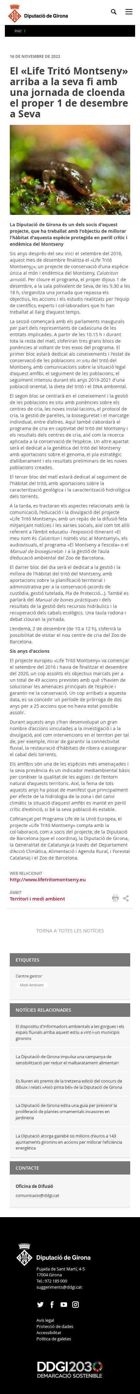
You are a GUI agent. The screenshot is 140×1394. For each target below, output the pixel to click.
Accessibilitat (48, 1332)
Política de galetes (53, 1339)
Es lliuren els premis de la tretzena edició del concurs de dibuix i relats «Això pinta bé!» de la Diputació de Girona (69, 1084)
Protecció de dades (54, 1326)
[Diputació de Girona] (39, 12)
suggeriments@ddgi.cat (59, 1287)
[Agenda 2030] (70, 1369)
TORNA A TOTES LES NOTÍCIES (70, 930)
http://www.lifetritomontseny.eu (48, 879)
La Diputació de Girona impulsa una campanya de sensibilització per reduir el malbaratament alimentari (67, 1060)
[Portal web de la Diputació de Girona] (53, 1253)
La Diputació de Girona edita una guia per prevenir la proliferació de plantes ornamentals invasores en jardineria (66, 1111)
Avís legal (45, 1320)
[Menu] (130, 12)
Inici (18, 30)
